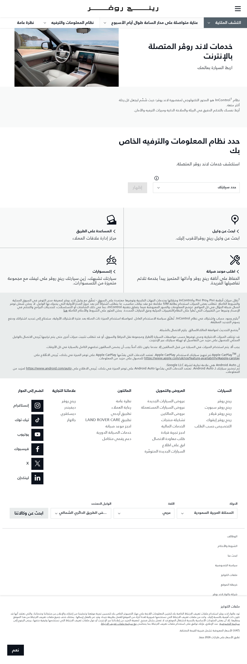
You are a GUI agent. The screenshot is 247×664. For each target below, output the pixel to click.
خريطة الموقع (229, 585)
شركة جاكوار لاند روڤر (225, 594)
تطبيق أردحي (121, 413)
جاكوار (71, 420)
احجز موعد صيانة (118, 426)
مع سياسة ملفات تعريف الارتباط (119, 623)
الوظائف (232, 536)
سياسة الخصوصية (226, 565)
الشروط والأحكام (227, 546)
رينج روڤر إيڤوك (219, 420)
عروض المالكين (173, 413)
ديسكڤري (68, 413)
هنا (65, 310)
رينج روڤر (225, 401)
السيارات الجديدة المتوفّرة (165, 451)
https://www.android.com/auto (49, 368)
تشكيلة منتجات (173, 420)
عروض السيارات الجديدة (166, 401)
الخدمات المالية (173, 426)
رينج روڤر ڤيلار (220, 413)
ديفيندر (70, 407)
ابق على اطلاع (173, 445)
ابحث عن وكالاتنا (28, 513)
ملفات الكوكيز (229, 575)
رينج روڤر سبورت (218, 407)
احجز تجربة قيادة (173, 432)
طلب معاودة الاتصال (168, 438)
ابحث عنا (232, 556)
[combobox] (196, 187)
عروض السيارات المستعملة (163, 407)
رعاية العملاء (121, 407)
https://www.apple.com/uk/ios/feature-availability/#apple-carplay (192, 358)
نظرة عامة (123, 401)
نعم (15, 650)
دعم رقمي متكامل (117, 438)
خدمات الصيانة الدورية (113, 432)
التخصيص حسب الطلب (213, 426)
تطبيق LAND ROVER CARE (108, 420)
